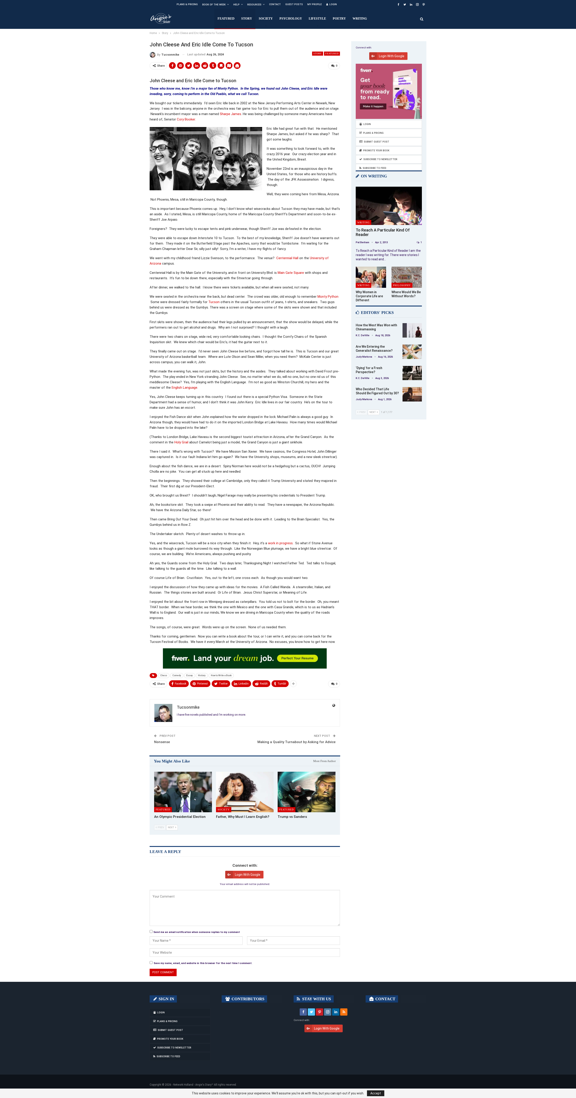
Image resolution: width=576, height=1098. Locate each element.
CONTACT (384, 999)
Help (236, 4)
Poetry (339, 18)
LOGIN (333, 4)
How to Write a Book (221, 675)
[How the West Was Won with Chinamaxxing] (412, 330)
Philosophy (402, 285)
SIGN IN (166, 999)
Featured (226, 18)
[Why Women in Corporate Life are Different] (371, 277)
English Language (184, 388)
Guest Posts (294, 4)
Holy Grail (181, 442)
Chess (163, 675)
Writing (360, 18)
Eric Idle (313, 88)
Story (246, 18)
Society (266, 18)
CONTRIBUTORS (247, 999)
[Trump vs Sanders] (306, 792)
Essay (189, 675)
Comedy (176, 675)
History (202, 675)
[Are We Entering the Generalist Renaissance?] (412, 352)
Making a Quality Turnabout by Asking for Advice (296, 742)
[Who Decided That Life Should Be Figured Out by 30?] (412, 394)
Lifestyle (317, 18)
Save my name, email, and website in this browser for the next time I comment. (203, 963)
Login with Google (247, 874)
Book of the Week (214, 4)
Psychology (290, 18)
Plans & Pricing (187, 4)
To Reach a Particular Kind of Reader (383, 232)
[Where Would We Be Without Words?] (407, 277)
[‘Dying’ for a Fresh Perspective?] (412, 373)
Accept (375, 1093)
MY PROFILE (314, 4)
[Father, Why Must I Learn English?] (245, 792)
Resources (254, 4)
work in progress (280, 543)
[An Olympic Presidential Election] (183, 792)
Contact (275, 4)
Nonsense (162, 742)
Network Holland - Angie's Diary (192, 1084)
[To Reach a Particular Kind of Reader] (389, 206)
